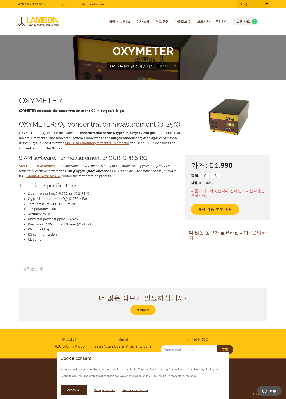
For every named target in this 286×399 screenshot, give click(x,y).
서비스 (125, 21)
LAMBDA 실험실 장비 (126, 66)
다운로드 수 (183, 21)
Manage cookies (104, 390)
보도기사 (203, 21)
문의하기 (221, 21)
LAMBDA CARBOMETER (43, 176)
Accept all (73, 390)
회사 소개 (143, 21)
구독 (225, 350)
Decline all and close (135, 390)
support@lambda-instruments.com (77, 4)
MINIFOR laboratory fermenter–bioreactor (97, 143)
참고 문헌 (162, 21)
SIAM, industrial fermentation (41, 165)
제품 (112, 21)
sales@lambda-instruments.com (123, 346)
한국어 (245, 4)
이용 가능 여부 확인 (215, 209)
